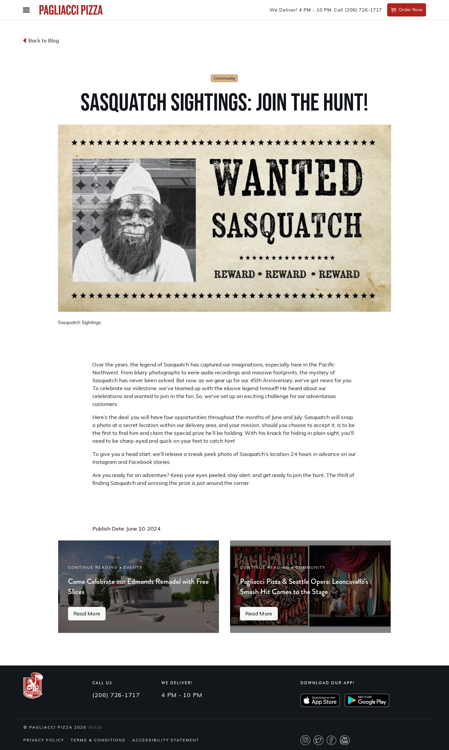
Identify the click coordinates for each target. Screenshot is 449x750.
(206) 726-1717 (363, 10)
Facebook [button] (332, 740)
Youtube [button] (345, 740)
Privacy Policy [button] (43, 740)
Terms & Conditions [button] (98, 740)
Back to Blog (43, 40)
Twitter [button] (318, 740)
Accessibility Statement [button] (165, 740)
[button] (28, 10)
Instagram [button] (305, 740)
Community (224, 78)
